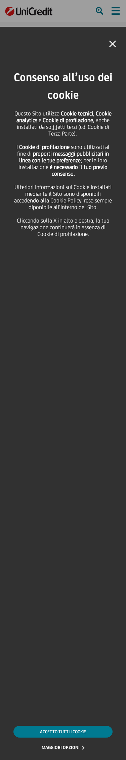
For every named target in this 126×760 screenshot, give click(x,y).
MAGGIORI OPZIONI (61, 747)
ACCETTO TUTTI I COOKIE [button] (63, 731)
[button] (112, 44)
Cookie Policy (65, 200)
